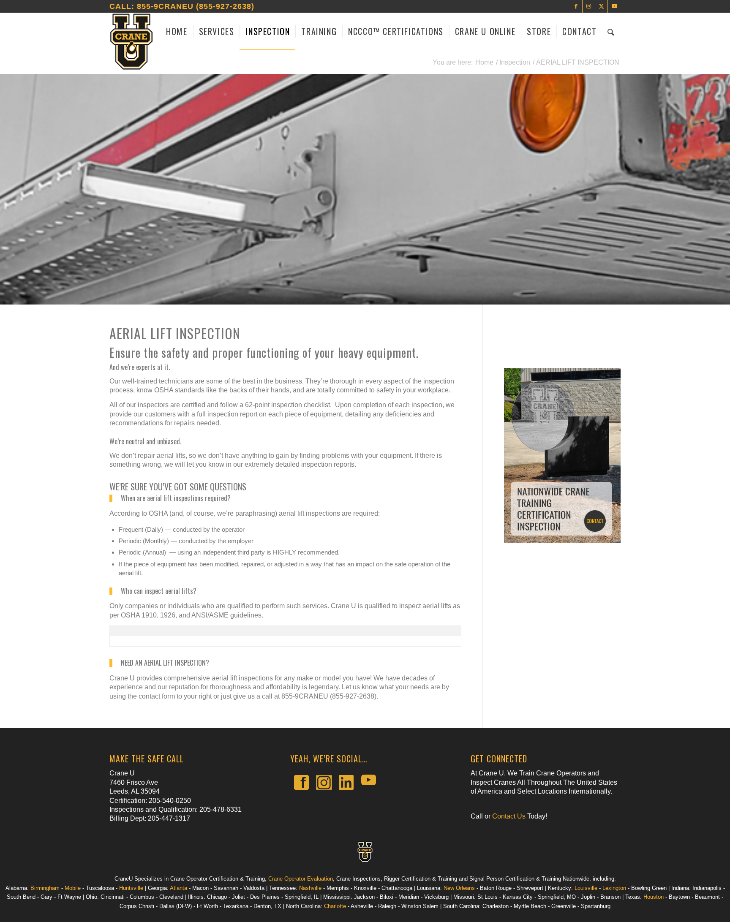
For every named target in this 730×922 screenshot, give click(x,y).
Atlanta (178, 888)
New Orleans (459, 888)
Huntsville (131, 888)
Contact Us (509, 816)
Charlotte (335, 906)
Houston (653, 897)
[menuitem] (177, 31)
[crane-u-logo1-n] (131, 42)
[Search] (611, 31)
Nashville (310, 888)
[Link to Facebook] (576, 6)
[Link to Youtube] (614, 6)
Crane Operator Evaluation (300, 879)
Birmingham (45, 888)
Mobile (73, 888)
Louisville (586, 888)
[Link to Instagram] (589, 6)
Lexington (614, 888)
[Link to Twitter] (601, 6)
